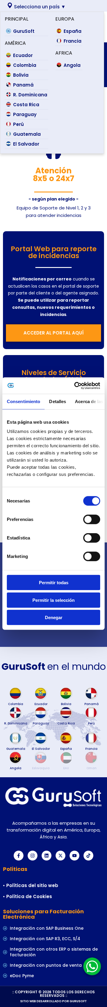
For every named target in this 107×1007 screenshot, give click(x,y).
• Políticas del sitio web (30, 885)
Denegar (53, 617)
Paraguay (25, 114)
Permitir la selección (53, 599)
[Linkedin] (46, 856)
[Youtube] (74, 856)
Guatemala (27, 134)
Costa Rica (26, 104)
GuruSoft (23, 31)
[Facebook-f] (18, 856)
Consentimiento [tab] (23, 401)
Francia (72, 41)
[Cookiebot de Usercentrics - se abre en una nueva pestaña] (75, 385)
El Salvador (26, 144)
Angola (72, 65)
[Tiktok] (88, 856)
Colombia (24, 65)
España (72, 31)
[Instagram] (32, 856)
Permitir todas (53, 582)
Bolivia (21, 75)
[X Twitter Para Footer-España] (60, 856)
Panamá (23, 85)
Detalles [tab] (57, 401)
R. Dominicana (30, 95)
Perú (18, 124)
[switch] (91, 519)
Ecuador (23, 55)
